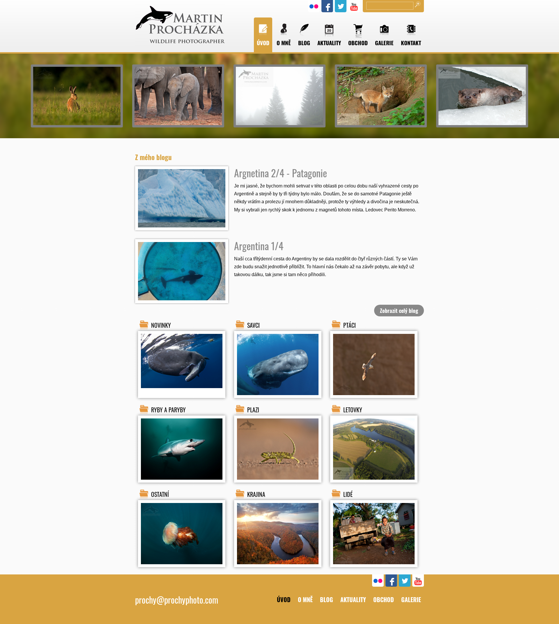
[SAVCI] (277, 399)
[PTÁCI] (374, 399)
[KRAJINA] (277, 569)
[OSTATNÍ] (181, 569)
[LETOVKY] (374, 484)
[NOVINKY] (181, 388)
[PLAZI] (277, 484)
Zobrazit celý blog (399, 310)
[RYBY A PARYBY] (181, 484)
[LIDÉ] (374, 569)
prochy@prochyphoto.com (176, 599)
